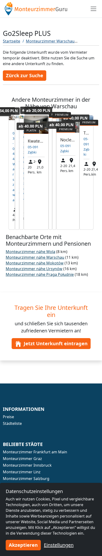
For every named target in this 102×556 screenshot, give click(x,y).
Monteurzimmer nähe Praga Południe (40, 274)
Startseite (11, 41)
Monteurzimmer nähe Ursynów (34, 268)
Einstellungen (59, 545)
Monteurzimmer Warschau (50, 41)
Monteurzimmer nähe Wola (30, 251)
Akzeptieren (23, 545)
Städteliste (12, 423)
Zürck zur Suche (24, 75)
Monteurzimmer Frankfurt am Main (35, 452)
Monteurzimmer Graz (22, 458)
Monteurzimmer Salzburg (26, 478)
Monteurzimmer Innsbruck (27, 465)
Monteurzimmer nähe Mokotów (35, 263)
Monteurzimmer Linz (22, 472)
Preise (8, 416)
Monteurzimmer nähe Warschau (35, 257)
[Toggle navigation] (93, 9)
